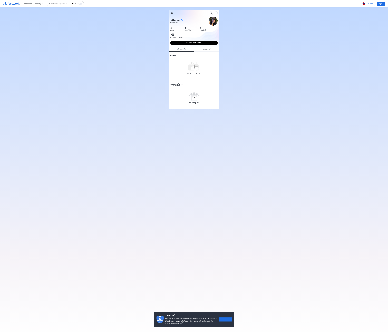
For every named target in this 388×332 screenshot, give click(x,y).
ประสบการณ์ (206, 49)
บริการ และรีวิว (181, 49)
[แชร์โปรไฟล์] (211, 13)
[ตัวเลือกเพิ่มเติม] (216, 13)
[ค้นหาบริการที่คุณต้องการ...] (49, 4)
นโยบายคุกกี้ (179, 323)
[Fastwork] (172, 13)
